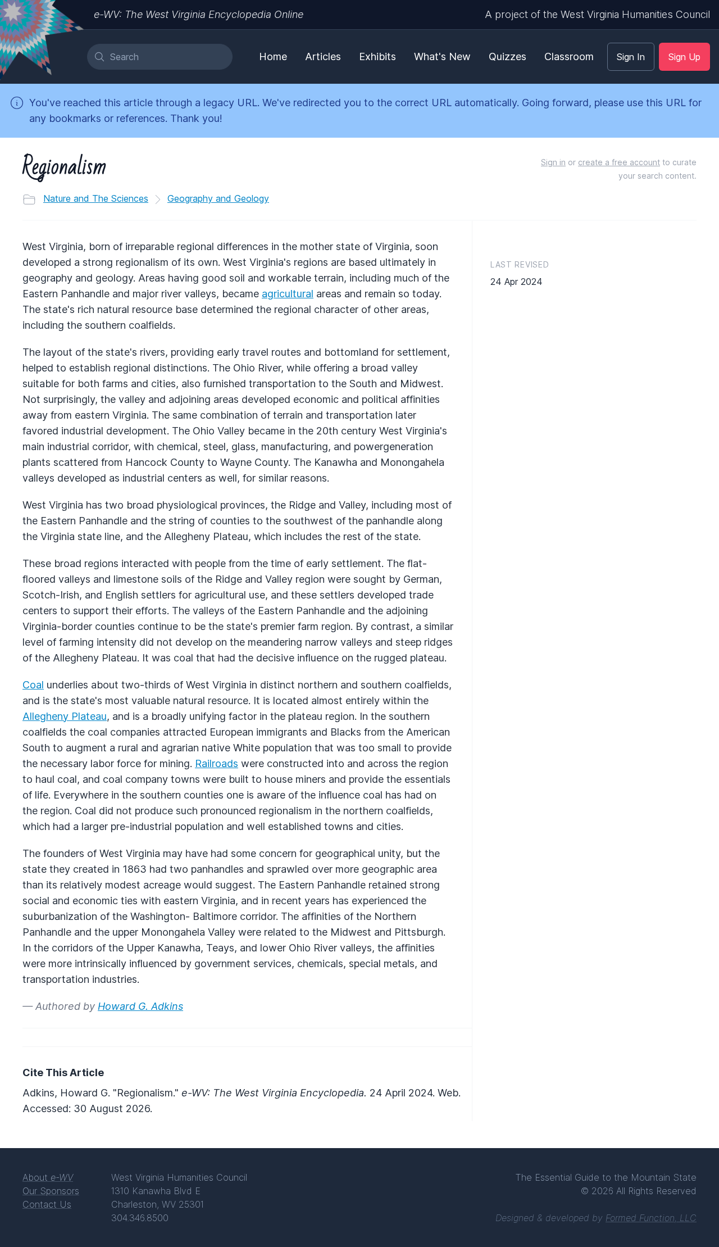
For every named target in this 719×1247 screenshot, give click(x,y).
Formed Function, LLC (651, 1217)
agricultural (287, 294)
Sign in (553, 162)
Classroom (569, 56)
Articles (323, 56)
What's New (442, 56)
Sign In (631, 56)
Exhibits (377, 56)
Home (273, 56)
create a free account (619, 162)
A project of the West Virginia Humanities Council (597, 14)
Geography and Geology (218, 198)
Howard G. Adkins (140, 1006)
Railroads (216, 763)
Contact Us (46, 1204)
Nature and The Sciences (95, 198)
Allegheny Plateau (64, 716)
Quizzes (507, 56)
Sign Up (684, 56)
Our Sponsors (50, 1190)
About (47, 1177)
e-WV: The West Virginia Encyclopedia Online (198, 14)
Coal (33, 685)
